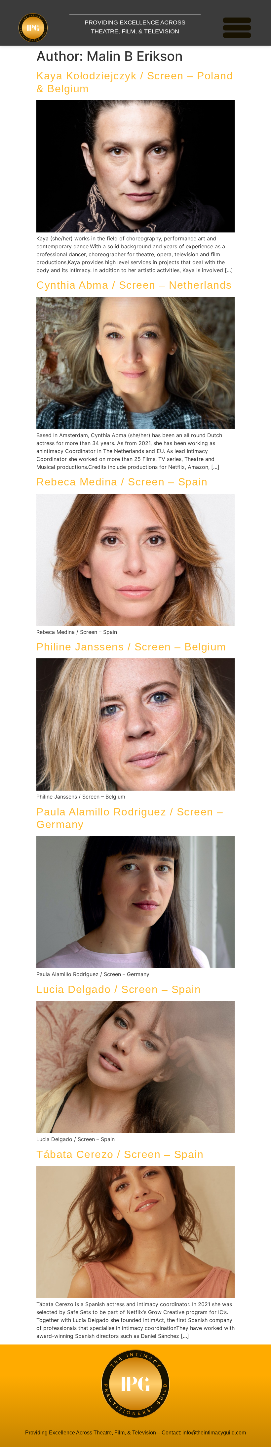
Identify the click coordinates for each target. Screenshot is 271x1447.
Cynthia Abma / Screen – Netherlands (134, 285)
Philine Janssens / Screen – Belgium (131, 647)
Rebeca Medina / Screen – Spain (122, 482)
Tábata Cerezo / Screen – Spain (120, 1154)
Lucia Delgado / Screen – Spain (118, 989)
